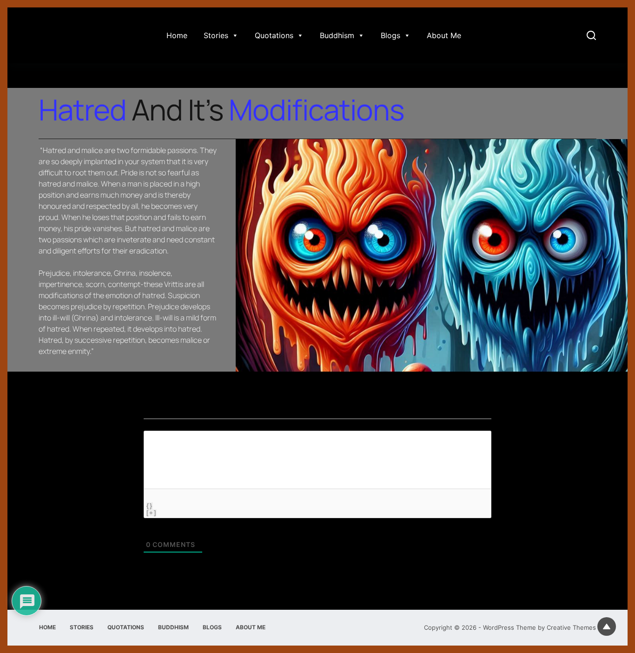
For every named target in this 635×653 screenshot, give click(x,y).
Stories (216, 35)
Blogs (390, 35)
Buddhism (337, 35)
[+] (151, 512)
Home (176, 35)
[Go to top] (606, 626)
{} (149, 505)
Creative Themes (571, 627)
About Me (444, 35)
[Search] (591, 35)
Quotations (274, 35)
